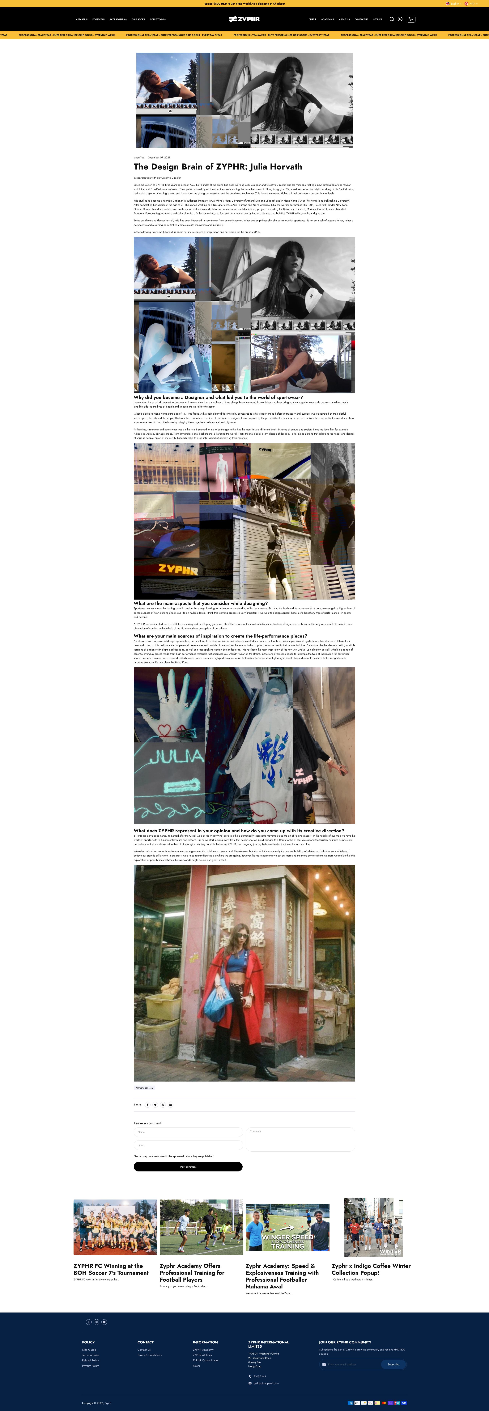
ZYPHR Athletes (202, 1355)
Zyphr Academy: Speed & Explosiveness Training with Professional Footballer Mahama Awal (282, 1276)
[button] (454, 3)
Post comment (188, 1167)
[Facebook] (148, 1105)
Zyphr (108, 1403)
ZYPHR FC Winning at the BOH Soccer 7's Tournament (111, 1269)
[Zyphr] (244, 19)
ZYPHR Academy (203, 1350)
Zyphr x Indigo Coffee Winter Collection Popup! (371, 1269)
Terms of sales (90, 1355)
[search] (392, 19)
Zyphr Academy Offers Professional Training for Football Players (192, 1272)
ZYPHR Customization (206, 1360)
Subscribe (393, 1364)
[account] (400, 19)
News (196, 1366)
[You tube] (104, 1322)
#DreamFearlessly (144, 1088)
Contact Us (144, 1350)
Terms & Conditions (150, 1355)
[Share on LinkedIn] (170, 1105)
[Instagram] (96, 1322)
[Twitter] (155, 1105)
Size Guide (89, 1350)
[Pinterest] (163, 1105)
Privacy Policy (90, 1366)
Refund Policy (90, 1360)
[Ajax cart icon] (411, 19)
